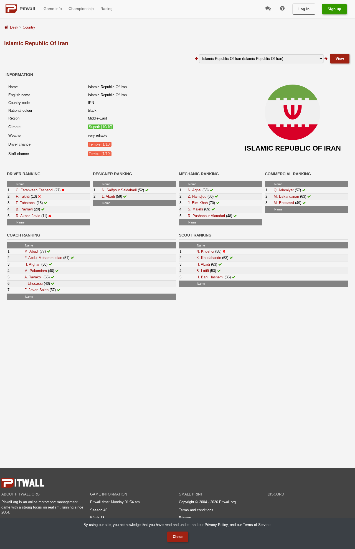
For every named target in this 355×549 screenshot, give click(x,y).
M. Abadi (31, 251)
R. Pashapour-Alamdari (206, 216)
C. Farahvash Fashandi (34, 190)
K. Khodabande (208, 258)
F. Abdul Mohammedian (43, 258)
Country (29, 27)
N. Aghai (194, 190)
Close (177, 537)
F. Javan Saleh (36, 290)
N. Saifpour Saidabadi (119, 190)
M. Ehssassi (284, 203)
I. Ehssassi (33, 283)
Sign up (334, 9)
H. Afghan (32, 264)
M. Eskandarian (286, 196)
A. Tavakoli (33, 277)
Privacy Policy (216, 525)
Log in (304, 9)
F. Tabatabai (26, 203)
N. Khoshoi (205, 251)
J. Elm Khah (198, 203)
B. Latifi (202, 271)
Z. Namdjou (197, 196)
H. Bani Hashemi (210, 277)
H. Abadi (203, 264)
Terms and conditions (196, 510)
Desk (14, 27)
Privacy (185, 518)
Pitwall (27, 8)
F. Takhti (23, 196)
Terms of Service (256, 525)
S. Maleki (195, 209)
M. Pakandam (35, 271)
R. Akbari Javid (28, 216)
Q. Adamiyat (284, 190)
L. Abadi (108, 196)
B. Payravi (24, 209)
